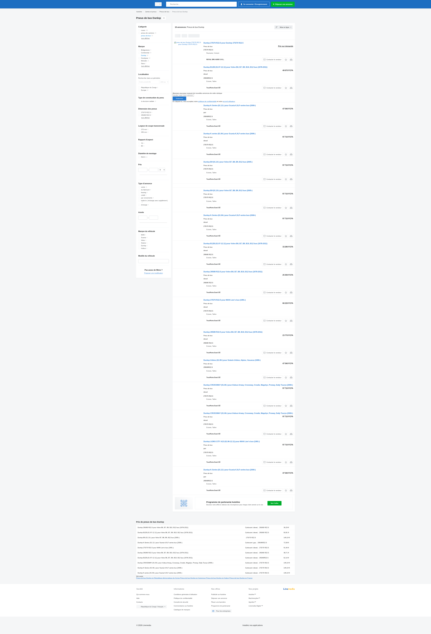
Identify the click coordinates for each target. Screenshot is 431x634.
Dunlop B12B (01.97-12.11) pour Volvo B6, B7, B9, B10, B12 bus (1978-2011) (235, 67)
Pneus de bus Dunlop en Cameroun (193, 578)
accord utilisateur (229, 101)
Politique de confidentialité (183, 598)
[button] (286, 60)
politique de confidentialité (207, 101)
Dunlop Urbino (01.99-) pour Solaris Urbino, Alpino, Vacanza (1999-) (232, 360)
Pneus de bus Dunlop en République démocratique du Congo (158, 578)
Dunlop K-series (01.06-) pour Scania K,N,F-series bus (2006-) (229, 134)
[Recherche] (168, 4)
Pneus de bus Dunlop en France (240, 578)
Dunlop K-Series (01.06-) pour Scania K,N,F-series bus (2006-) (229, 215)
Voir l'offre (274, 503)
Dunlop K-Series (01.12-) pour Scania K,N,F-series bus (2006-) (229, 105)
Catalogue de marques (182, 610)
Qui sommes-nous (142, 594)
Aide (138, 598)
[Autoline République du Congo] (144, 4)
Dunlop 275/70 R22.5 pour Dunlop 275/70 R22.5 (223, 43)
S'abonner (179, 98)
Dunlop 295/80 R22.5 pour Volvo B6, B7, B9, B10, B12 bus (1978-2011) (232, 272)
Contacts (139, 602)
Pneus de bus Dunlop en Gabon (217, 578)
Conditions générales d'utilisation (185, 594)
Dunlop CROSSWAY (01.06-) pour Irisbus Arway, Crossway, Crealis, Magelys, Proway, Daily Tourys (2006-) (248, 385)
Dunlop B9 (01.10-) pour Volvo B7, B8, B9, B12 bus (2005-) (227, 162)
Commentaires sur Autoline (183, 606)
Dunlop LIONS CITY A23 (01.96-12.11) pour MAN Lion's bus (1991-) (231, 441)
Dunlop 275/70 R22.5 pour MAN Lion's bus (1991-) (224, 300)
